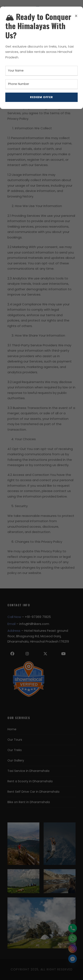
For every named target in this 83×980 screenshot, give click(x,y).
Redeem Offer (41, 97)
